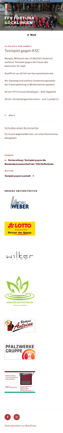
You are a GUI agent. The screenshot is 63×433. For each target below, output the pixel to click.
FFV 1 (12, 115)
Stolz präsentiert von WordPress (20, 425)
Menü (33, 34)
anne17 (27, 46)
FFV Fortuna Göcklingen (19, 20)
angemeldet (22, 134)
